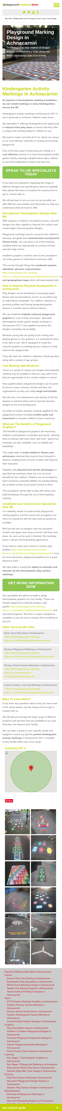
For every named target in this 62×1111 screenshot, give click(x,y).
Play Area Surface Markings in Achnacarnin (29, 1077)
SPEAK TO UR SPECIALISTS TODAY (31, 172)
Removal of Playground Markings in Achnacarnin (25, 1096)
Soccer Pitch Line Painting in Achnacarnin (28, 978)
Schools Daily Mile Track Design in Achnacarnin (31, 1071)
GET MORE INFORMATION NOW (31, 585)
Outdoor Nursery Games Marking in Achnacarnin (25, 1006)
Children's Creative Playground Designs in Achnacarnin (29, 1033)
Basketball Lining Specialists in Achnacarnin (29, 981)
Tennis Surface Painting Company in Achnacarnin (26, 993)
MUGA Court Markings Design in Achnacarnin (30, 985)
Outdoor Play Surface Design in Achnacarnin (30, 1087)
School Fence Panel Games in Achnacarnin (29, 1051)
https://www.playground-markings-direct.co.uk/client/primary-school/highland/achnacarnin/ (22, 673)
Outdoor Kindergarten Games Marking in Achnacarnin (28, 1016)
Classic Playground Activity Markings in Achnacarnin (27, 1046)
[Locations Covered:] (4, 5)
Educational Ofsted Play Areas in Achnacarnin (31, 1067)
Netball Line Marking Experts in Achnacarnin (30, 988)
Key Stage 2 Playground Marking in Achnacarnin (32, 1064)
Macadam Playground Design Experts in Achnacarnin (28, 1083)
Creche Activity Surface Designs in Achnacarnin (31, 1021)
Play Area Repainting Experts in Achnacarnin (30, 1100)
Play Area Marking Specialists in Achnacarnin (27, 971)
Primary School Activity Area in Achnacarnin (29, 1011)
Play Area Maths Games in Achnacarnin (27, 1028)
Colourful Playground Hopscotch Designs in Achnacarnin (29, 1040)
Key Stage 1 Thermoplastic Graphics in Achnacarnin (27, 1059)
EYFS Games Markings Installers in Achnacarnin (32, 1001)
